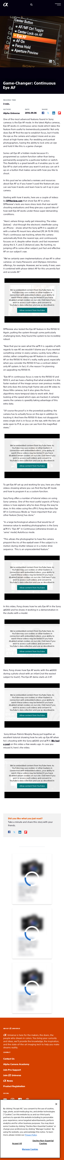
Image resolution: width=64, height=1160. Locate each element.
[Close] (56, 1104)
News (9, 1080)
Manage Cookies (30, 1149)
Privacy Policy (31, 1135)
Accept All (17, 1143)
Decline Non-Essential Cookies (43, 1141)
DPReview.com (14, 200)
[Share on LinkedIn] (53, 112)
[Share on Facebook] (43, 113)
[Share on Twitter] (48, 113)
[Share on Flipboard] (59, 112)
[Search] (31, 4)
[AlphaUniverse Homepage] (5, 5)
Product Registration (14, 1086)
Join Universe (12, 1075)
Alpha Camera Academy (16, 1064)
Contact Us (8, 1058)
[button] (58, 5)
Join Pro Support (12, 1069)
